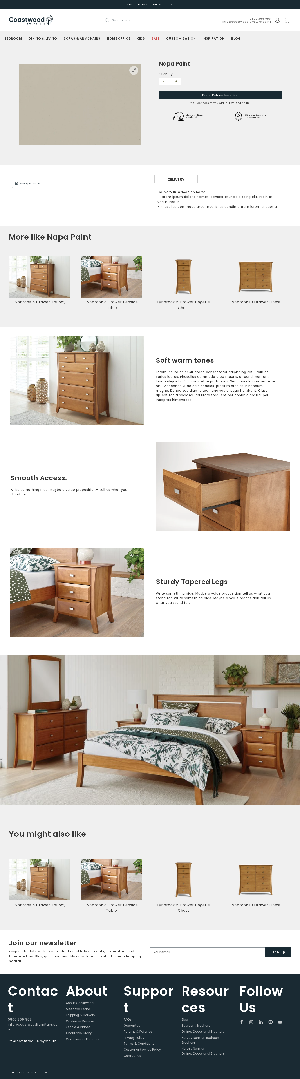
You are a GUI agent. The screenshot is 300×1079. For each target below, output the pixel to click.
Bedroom (13, 39)
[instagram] (251, 1022)
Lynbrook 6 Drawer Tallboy (40, 302)
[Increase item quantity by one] (176, 81)
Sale (156, 39)
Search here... (122, 20)
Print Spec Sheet (30, 183)
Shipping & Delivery (80, 1015)
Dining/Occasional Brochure (203, 1031)
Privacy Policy (134, 1037)
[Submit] (109, 20)
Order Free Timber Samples (150, 4)
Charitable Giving (79, 1033)
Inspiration (213, 39)
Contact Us (132, 1055)
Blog (236, 39)
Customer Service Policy (142, 1049)
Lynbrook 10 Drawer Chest (255, 302)
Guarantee (132, 1025)
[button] (290, 286)
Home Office (118, 39)
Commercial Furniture (83, 1039)
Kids (141, 39)
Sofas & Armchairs (82, 39)
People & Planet (78, 1027)
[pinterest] (270, 1022)
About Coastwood (80, 1003)
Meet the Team (78, 1009)
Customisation (181, 39)
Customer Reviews (80, 1021)
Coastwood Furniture (33, 1072)
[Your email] (207, 952)
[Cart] (286, 20)
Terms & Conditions (139, 1043)
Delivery (176, 179)
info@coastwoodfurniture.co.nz (246, 22)
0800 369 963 (20, 1019)
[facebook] (241, 1022)
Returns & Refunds (138, 1031)
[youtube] (280, 1022)
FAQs (127, 1019)
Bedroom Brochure (196, 1025)
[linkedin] (261, 1022)
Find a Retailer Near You (220, 95)
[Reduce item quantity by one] (163, 81)
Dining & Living (43, 39)
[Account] (277, 20)
